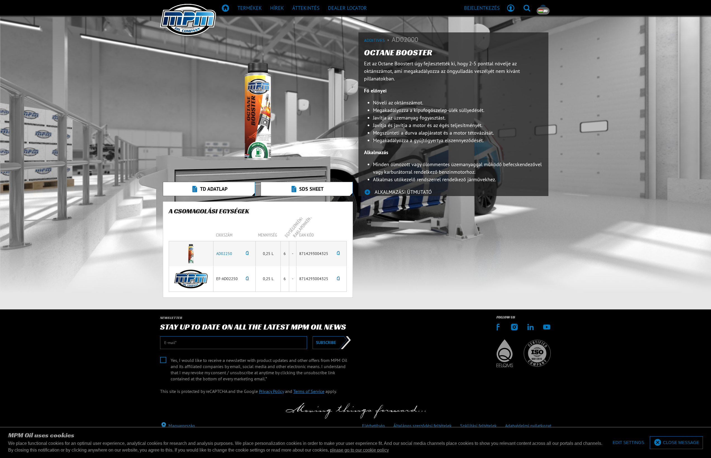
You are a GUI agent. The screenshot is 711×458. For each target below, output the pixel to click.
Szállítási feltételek (478, 425)
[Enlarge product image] (191, 253)
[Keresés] (527, 8)
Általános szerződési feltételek (422, 425)
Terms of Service (308, 391)
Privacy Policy (271, 391)
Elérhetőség (373, 425)
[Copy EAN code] (338, 253)
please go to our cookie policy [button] (359, 450)
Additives (375, 40)
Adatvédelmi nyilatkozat (528, 425)
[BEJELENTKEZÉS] (511, 8)
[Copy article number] (247, 253)
